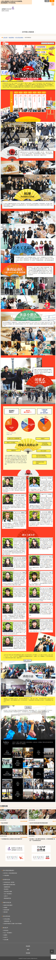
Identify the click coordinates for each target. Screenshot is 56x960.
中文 (52, 1)
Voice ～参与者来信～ (8, 932)
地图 (28, 949)
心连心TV (6, 896)
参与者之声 (5, 927)
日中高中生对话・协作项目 (9, 882)
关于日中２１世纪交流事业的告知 (10, 873)
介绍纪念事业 (6, 875)
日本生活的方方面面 (8, 891)
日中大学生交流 (6, 916)
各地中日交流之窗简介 (8, 905)
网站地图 (28, 953)
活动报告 (5, 907)
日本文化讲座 (6, 909)
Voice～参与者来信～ (8, 893)
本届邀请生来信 (7, 886)
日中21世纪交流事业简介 (8, 870)
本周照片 (5, 935)
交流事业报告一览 (7, 921)
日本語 (47, 1)
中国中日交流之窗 (7, 902)
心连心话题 (6, 939)
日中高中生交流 (6, 879)
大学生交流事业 (7, 919)
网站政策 (28, 946)
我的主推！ (6, 912)
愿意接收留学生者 (7, 898)
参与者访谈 (6, 889)
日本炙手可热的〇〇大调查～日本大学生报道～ (13, 923)
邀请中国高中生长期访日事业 (9, 884)
